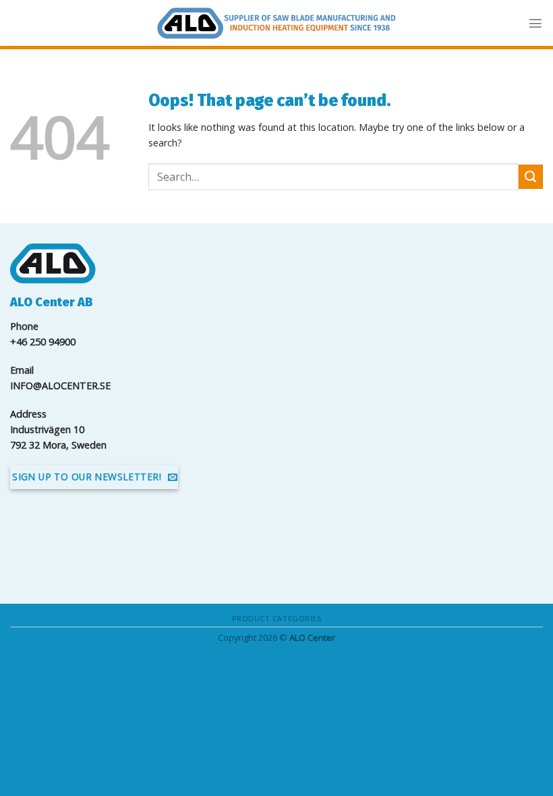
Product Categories (277, 618)
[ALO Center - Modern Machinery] (276, 23)
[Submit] (531, 177)
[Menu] (535, 22)
